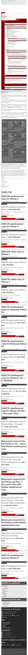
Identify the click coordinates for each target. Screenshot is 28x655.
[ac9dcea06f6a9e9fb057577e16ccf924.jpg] (9, 285)
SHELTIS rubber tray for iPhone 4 (12, 280)
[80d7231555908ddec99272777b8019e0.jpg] (9, 350)
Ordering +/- (3, 180)
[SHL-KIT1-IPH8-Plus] (5, 493)
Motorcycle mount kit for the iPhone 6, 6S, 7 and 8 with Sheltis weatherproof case (13, 445)
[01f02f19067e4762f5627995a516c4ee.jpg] (9, 230)
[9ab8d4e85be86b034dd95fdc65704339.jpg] (9, 258)
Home (8, 90)
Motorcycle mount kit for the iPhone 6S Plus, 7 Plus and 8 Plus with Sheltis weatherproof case (13, 484)
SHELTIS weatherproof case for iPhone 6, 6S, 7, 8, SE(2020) (13, 378)
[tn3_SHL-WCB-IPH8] (5, 384)
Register (4, 3)
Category (3, 184)
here (5, 175)
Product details (4, 204)
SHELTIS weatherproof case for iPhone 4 (12, 225)
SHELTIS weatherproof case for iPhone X (12, 556)
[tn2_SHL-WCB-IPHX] (5, 562)
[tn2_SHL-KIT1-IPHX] (5, 529)
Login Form (5, 2)
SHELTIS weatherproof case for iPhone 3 (12, 197)
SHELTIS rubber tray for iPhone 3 (12, 253)
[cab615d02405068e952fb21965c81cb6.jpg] (9, 202)
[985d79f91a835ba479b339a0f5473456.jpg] (9, 316)
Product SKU (3, 183)
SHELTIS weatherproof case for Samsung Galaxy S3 (14, 309)
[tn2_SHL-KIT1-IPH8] (5, 452)
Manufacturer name (5, 185)
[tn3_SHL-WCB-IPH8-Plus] (6, 417)
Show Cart (3, 12)
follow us (4, 85)
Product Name (4, 181)
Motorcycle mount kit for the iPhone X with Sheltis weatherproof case (13, 522)
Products (11, 90)
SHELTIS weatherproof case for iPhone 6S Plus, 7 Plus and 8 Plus (13, 411)
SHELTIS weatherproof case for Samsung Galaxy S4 (14, 344)
